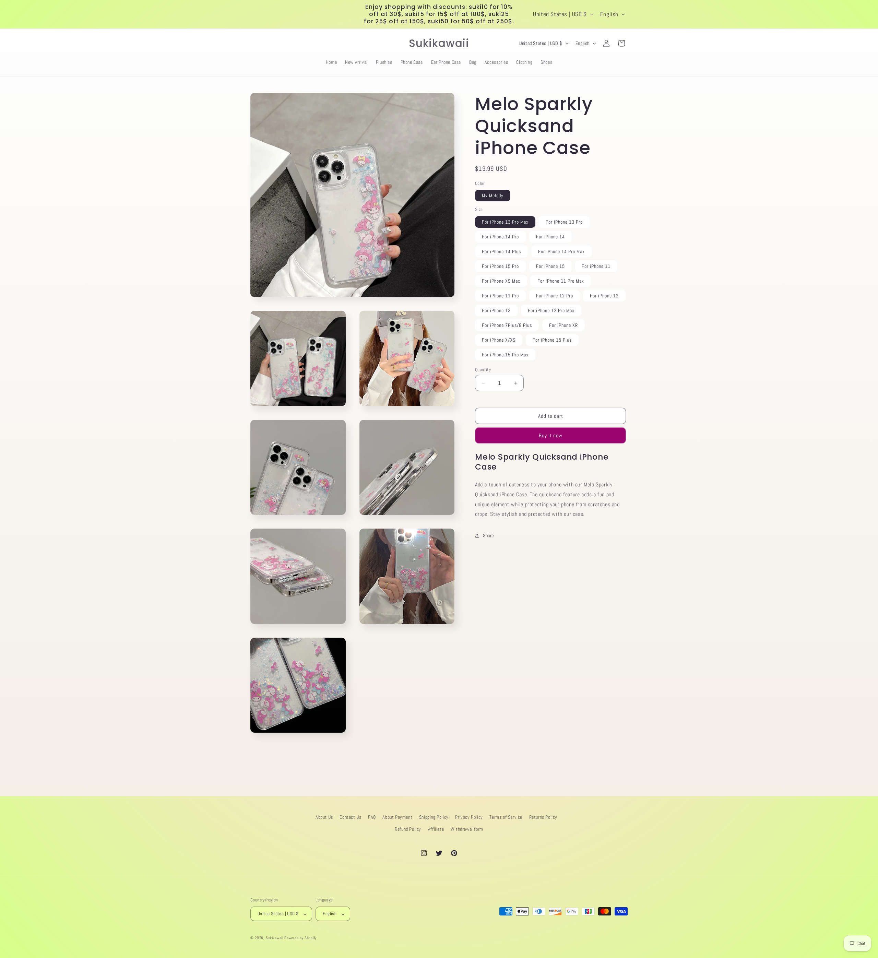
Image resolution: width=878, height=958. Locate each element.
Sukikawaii (274, 938)
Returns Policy (543, 817)
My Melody (492, 196)
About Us (324, 817)
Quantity (483, 369)
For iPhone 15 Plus (552, 340)
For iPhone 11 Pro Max (560, 281)
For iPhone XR (563, 325)
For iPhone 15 (550, 266)
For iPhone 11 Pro (500, 296)
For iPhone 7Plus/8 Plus (507, 325)
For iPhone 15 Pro (500, 266)
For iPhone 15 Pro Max (505, 355)
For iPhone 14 (550, 237)
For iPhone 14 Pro (500, 237)
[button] (257, 43)
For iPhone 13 (496, 310)
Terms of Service (505, 817)
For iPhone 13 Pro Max (505, 222)
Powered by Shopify (300, 938)
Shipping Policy (434, 817)
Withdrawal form (467, 829)
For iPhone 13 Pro (564, 222)
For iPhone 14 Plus (501, 251)
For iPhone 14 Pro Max (561, 251)
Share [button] (488, 535)
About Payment (397, 817)
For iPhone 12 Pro (554, 296)
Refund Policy (408, 829)
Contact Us (350, 817)
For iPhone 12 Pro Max (551, 310)
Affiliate (436, 829)
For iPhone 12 (604, 296)
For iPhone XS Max (501, 281)
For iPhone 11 (596, 266)
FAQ (372, 817)
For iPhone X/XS (498, 340)
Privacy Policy (469, 817)
